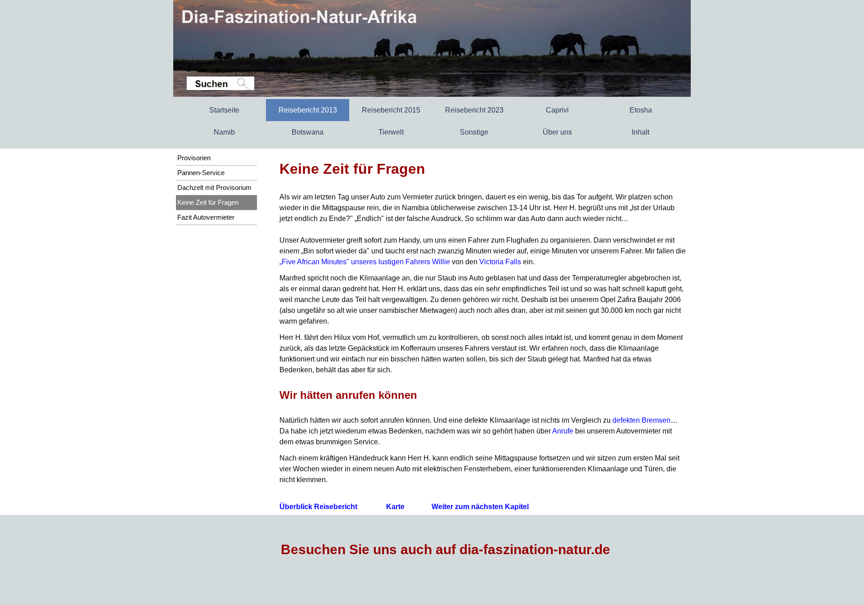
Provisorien (194, 158)
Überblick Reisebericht (319, 506)
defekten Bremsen (641, 420)
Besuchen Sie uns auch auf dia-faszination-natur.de (445, 549)
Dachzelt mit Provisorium (214, 187)
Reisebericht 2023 (474, 110)
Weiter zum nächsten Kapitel (480, 506)
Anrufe (562, 431)
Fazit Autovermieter (205, 217)
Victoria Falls (500, 262)
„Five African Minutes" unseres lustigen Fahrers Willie (364, 262)
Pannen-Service (201, 172)
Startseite (224, 110)
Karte (395, 506)
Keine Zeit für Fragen (207, 202)
